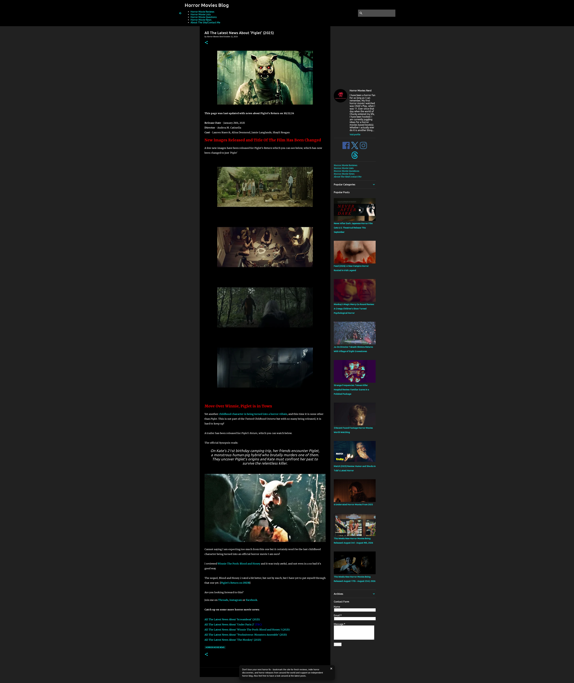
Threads (223, 599)
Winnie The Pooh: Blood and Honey (239, 563)
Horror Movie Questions (204, 17)
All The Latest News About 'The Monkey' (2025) (232, 639)
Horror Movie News (201, 19)
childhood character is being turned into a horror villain (253, 413)
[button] (206, 43)
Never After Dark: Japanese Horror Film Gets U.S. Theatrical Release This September (353, 227)
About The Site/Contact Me (205, 22)
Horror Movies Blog (207, 5)
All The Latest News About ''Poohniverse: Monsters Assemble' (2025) (245, 634)
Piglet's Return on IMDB (235, 582)
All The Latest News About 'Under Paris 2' (229, 624)
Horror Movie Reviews (202, 11)
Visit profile (355, 134)
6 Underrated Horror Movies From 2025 (353, 504)
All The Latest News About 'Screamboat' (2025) (232, 619)
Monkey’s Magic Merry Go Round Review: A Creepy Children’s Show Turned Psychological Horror (354, 308)
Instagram (235, 599)
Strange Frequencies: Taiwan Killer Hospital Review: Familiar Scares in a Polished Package (351, 389)
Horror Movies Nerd (360, 90)
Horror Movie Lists (201, 14)
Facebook (251, 599)
